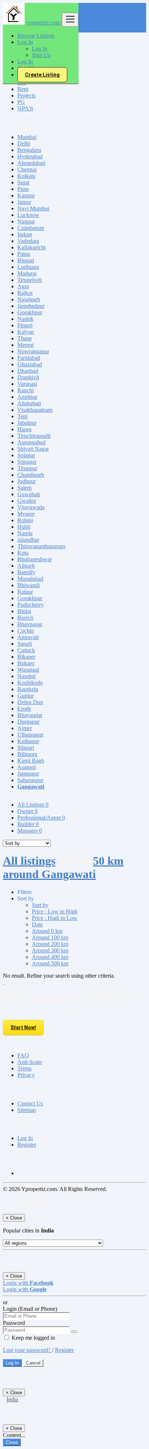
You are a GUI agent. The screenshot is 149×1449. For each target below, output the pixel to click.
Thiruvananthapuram (41, 546)
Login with (28, 1283)
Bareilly (26, 572)
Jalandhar (28, 540)
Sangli (24, 644)
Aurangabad (31, 442)
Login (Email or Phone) (30, 1309)
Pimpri (25, 325)
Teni (22, 416)
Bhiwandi (28, 585)
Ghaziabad (29, 364)
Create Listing (42, 75)
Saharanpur (30, 780)
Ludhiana (28, 267)
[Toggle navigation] (70, 20)
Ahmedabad (31, 163)
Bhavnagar (29, 624)
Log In (39, 48)
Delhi (23, 143)
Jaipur (24, 202)
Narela (25, 533)
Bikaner (26, 657)
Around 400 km (50, 957)
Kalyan (25, 332)
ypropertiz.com (43, 22)
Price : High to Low (54, 918)
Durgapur (28, 722)
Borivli (25, 618)
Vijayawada (30, 507)
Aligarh (26, 566)
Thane (24, 338)
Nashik (25, 319)
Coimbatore (30, 228)
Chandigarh (30, 475)
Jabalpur (27, 423)
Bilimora (27, 754)
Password (14, 1323)
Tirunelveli (29, 280)
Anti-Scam (29, 1062)
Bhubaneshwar (34, 559)
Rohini (25, 520)
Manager (29, 831)
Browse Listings (36, 35)
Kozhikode (30, 683)
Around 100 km (50, 937)
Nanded (26, 676)
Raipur (25, 592)
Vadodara (28, 241)
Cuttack (26, 650)
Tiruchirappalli (34, 436)
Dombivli (28, 377)
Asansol (26, 767)
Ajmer (24, 728)
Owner (27, 811)
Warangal (28, 670)
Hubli (23, 527)
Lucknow (28, 215)
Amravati (28, 637)
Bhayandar (29, 715)
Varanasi (27, 384)
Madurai (27, 273)
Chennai (27, 169)
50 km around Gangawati (63, 867)
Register (26, 1145)
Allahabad (29, 403)
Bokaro (25, 663)
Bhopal (25, 260)
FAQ (23, 1055)
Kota (23, 553)
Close (12, 1442)
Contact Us (30, 1103)
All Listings (32, 805)
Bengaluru (29, 150)
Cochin (25, 631)
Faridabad (28, 358)
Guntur (25, 696)
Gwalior (26, 501)
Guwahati (28, 494)
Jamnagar (28, 774)
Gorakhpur (29, 312)
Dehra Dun (30, 702)
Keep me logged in (32, 1338)
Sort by (40, 905)
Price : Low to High (54, 911)
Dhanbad (27, 371)
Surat (23, 182)
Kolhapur (28, 741)
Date (37, 924)
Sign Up (41, 55)
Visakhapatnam (34, 410)
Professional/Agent (41, 818)
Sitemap (26, 1110)
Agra (23, 286)
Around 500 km (50, 963)
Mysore (26, 514)
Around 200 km (50, 944)
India (12, 1399)
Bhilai (24, 611)
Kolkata (26, 176)
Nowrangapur (33, 351)
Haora (24, 429)
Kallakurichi (31, 247)
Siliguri (25, 748)
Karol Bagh (30, 761)
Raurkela (27, 689)
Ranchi (25, 390)
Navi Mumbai (33, 208)
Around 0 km (47, 931)
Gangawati (30, 787)
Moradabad (30, 579)
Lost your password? (27, 1350)
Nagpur (26, 221)
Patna (23, 254)
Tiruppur (27, 468)
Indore (24, 234)
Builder (28, 824)
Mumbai (27, 137)
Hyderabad (30, 156)
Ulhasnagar (30, 735)
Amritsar (27, 397)
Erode (24, 709)
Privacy (26, 1075)
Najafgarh (28, 299)
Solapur (26, 455)
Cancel (33, 1363)
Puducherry (30, 605)
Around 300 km (50, 950)
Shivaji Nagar (33, 449)
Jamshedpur (30, 306)
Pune (23, 189)
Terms (24, 1068)
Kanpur (26, 195)
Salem (24, 488)
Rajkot (25, 293)
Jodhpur (26, 481)
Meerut (25, 345)
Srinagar (27, 462)
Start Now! (23, 1027)
